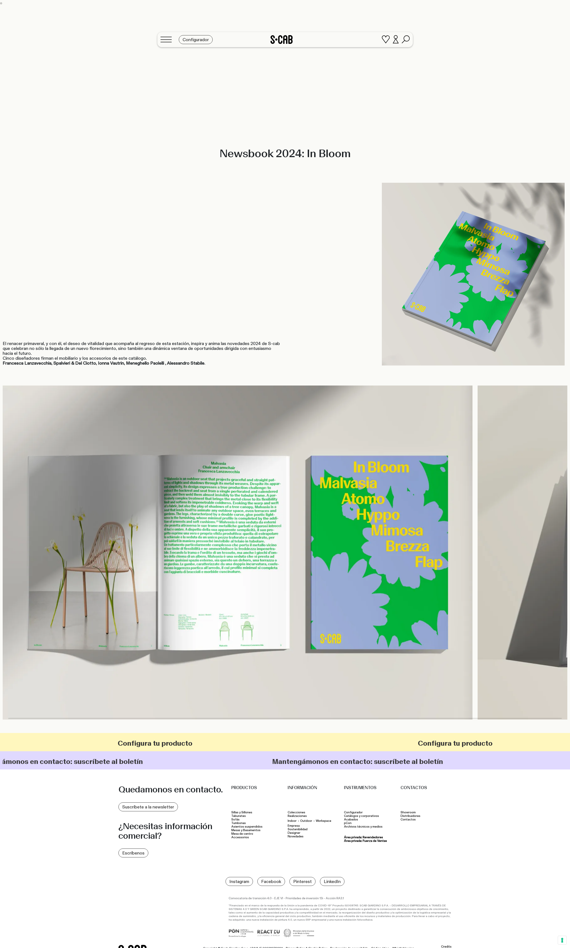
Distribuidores (410, 816)
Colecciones (296, 812)
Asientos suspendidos (247, 826)
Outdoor (306, 821)
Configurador (353, 812)
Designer (294, 833)
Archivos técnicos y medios (363, 826)
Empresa (294, 826)
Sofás (235, 819)
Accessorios (240, 837)
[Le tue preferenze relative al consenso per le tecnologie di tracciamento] (562, 940)
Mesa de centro (242, 834)
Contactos (408, 819)
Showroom (408, 812)
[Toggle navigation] (167, 39)
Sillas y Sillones (241, 812)
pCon (348, 823)
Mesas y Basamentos (246, 830)
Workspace (323, 821)
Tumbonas (238, 823)
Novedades (295, 836)
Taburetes (238, 816)
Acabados (351, 819)
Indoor (292, 821)
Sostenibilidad (297, 829)
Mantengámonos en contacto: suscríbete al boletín (140, 761)
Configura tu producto (282, 743)
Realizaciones (297, 816)
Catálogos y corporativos (361, 816)
